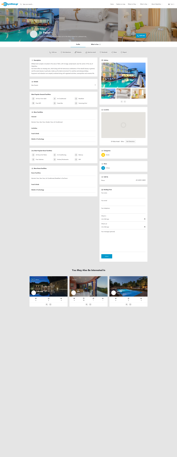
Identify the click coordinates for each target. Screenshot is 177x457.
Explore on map (120, 4)
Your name (104, 193)
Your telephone (105, 208)
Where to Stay (132, 4)
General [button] (33, 116)
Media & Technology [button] (37, 139)
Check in (103, 216)
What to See (143, 4)
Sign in (172, 4)
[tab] (63, 117)
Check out (104, 224)
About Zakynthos (156, 4)
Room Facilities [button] (36, 173)
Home (112, 4)
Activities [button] (34, 128)
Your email (104, 200)
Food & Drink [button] (35, 133)
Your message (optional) (108, 231)
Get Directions (130, 141)
